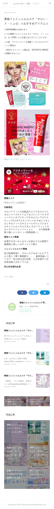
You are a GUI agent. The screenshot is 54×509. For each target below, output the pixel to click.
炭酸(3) (11, 277)
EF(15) (6, 277)
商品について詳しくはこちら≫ (17, 159)
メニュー (36, 3)
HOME (5, 3)
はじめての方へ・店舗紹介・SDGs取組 (21, 3)
